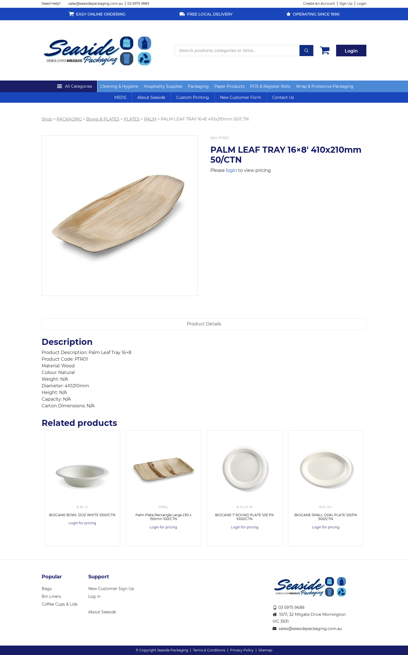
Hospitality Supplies (163, 86)
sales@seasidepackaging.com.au (95, 3)
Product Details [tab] (204, 324)
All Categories (78, 86)
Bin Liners (51, 596)
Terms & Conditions (209, 650)
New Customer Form (240, 97)
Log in (94, 596)
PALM (150, 119)
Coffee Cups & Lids (59, 604)
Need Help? (51, 3)
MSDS (120, 97)
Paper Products (229, 86)
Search (306, 50)
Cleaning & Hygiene (119, 86)
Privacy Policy (242, 650)
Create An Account (319, 3)
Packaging (198, 86)
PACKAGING (69, 119)
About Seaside (151, 97)
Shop (47, 119)
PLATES (132, 119)
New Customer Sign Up (111, 588)
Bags (47, 588)
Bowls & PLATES (102, 119)
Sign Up (345, 3)
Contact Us (283, 97)
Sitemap (265, 650)
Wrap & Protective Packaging (325, 86)
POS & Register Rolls (270, 86)
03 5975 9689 (138, 3)
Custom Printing (192, 97)
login (231, 170)
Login (361, 3)
